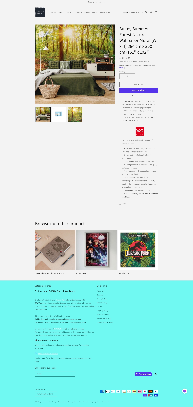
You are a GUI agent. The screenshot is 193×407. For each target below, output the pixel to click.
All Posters (81, 273)
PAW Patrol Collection (48, 353)
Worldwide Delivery (104, 319)
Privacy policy (72, 402)
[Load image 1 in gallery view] (43, 114)
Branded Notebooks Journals (48, 273)
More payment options (139, 96)
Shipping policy (95, 402)
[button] (57, 12)
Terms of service (83, 402)
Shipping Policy (102, 311)
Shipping (132, 61)
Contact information (108, 402)
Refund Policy (102, 303)
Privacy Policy (102, 299)
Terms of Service (103, 315)
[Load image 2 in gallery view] (59, 114)
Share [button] (124, 204)
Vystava (42, 402)
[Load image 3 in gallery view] (75, 114)
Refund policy (62, 402)
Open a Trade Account (105, 322)
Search (99, 307)
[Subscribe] (72, 374)
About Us (100, 291)
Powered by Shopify (50, 402)
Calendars (122, 273)
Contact (100, 295)
